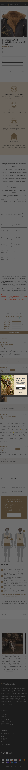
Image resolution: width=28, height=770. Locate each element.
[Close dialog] (26, 376)
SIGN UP (20, 388)
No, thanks (20, 392)
